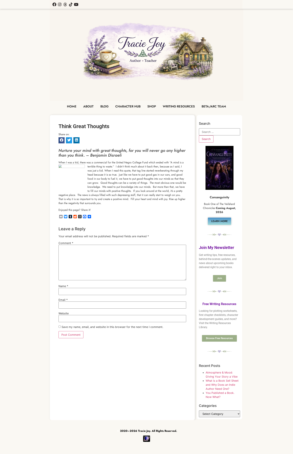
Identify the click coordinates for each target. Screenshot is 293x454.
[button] (61, 140)
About (88, 106)
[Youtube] (76, 4)
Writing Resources (179, 106)
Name (63, 286)
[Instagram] (59, 4)
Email (63, 299)
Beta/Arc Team (214, 106)
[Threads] (65, 4)
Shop (151, 106)
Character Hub (128, 106)
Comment (65, 243)
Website (63, 313)
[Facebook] (54, 4)
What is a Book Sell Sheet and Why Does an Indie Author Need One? (222, 384)
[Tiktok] (70, 4)
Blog (104, 106)
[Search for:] (219, 131)
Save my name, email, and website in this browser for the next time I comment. (112, 327)
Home (71, 106)
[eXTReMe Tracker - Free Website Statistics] (146, 441)
